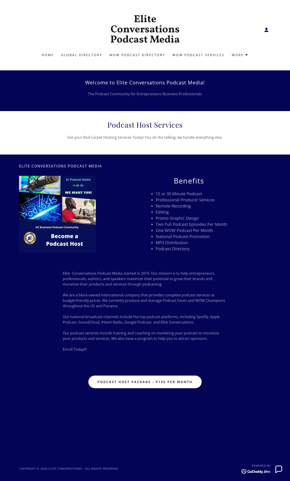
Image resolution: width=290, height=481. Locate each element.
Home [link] (48, 55)
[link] (145, 41)
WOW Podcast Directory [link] (137, 55)
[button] (266, 29)
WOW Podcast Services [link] (198, 55)
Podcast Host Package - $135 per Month (145, 382)
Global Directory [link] (81, 55)
